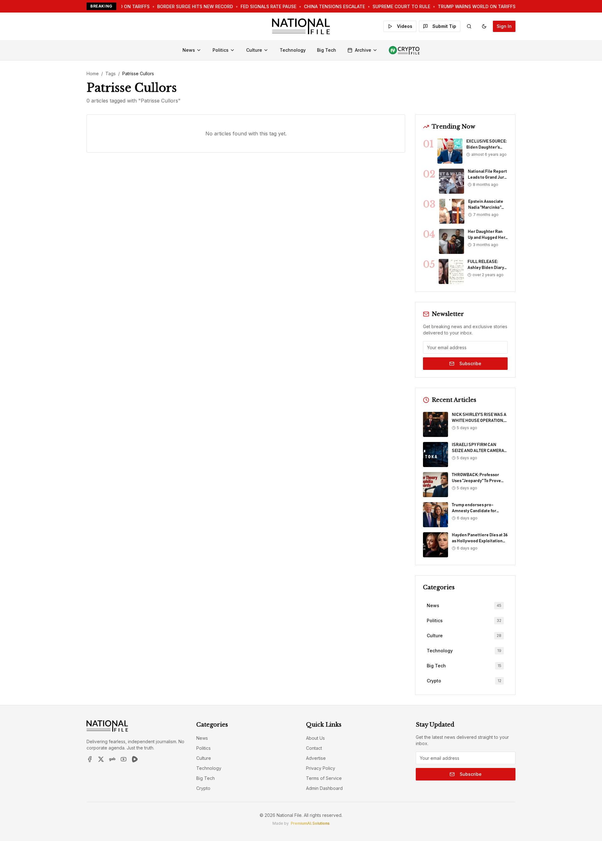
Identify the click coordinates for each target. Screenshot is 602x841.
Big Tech (326, 50)
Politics (221, 50)
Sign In (504, 26)
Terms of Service (324, 778)
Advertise (316, 758)
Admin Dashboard (324, 788)
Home (93, 73)
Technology (293, 50)
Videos (404, 26)
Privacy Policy (320, 768)
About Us (315, 738)
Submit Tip (444, 26)
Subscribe (470, 363)
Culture (254, 50)
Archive (363, 50)
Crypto (203, 788)
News (188, 50)
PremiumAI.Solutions (310, 823)
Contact (314, 748)
